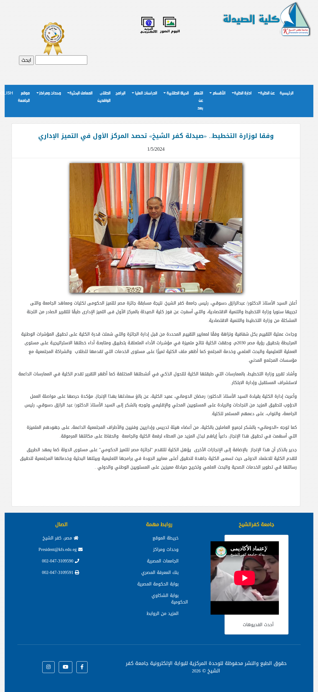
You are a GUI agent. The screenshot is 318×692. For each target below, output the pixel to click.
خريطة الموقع (165, 538)
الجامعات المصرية (163, 561)
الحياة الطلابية (177, 93)
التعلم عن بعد (198, 100)
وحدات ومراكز (50, 93)
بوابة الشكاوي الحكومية (170, 598)
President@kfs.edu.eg (58, 549)
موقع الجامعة (24, 97)
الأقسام (218, 93)
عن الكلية (267, 93)
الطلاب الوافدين (104, 97)
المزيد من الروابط (163, 613)
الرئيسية (286, 93)
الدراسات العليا (145, 93)
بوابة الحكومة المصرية (158, 584)
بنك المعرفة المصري (160, 572)
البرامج (120, 93)
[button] (82, 667)
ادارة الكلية (243, 93)
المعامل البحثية (81, 93)
